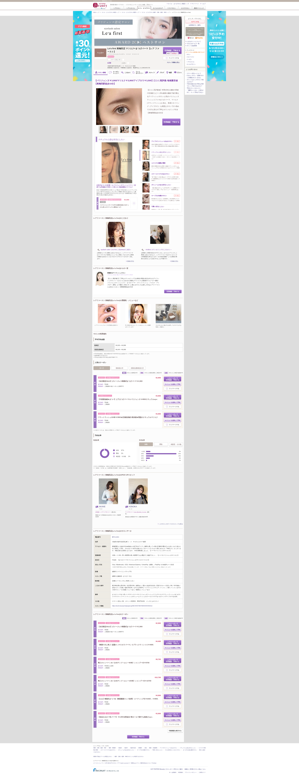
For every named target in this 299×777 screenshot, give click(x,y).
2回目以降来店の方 (137, 368)
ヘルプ (203, 4)
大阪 (145, 747)
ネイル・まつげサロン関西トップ (130, 12)
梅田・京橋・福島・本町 (99, 747)
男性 (160, 444)
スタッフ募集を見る (173, 62)
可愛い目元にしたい (157, 750)
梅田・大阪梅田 (153, 747)
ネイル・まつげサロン (144, 8)
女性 (146, 444)
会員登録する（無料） (195, 25)
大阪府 (120, 747)
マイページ (195, 4)
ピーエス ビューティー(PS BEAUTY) (103, 763)
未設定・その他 (176, 444)
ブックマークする (174, 58)
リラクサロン (171, 8)
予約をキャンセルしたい (194, 88)
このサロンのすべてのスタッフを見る (171, 524)
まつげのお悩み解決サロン (190, 750)
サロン (188, 54)
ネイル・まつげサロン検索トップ (178, 4)
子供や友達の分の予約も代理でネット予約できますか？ (195, 85)
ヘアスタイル (130, 8)
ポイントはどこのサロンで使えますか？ (195, 81)
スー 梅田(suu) (132, 763)
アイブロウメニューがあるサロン (168, 747)
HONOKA (133, 507)
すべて (102, 368)
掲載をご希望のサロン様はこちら (195, 769)
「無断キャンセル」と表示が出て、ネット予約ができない (195, 91)
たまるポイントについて (194, 41)
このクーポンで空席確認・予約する (172, 379)
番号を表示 (115, 537)
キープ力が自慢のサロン (143, 750)
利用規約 (180, 772)
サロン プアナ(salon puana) (120, 763)
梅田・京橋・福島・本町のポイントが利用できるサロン (129, 756)
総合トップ (96, 12)
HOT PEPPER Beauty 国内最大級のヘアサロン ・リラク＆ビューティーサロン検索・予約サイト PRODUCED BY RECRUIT (100, 6)
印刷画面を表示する (175, 731)
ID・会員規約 (172, 772)
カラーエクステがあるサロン (108, 750)
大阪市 (126, 747)
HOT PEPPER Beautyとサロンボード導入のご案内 (167, 769)
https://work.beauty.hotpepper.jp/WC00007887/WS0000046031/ (132, 606)
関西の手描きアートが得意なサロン (102, 756)
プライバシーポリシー (191, 772)
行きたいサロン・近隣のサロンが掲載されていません (195, 76)
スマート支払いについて (194, 73)
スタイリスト (190, 57)
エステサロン (185, 8)
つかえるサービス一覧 (193, 43)
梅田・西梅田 (112, 747)
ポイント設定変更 (192, 46)
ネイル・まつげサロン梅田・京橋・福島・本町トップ (156, 12)
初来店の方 (119, 368)
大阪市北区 (133, 747)
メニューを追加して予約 (173, 384)
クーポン (189, 59)
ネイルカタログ (158, 8)
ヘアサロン (116, 8)
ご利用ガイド (202, 772)
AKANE (102, 507)
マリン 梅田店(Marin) (142, 763)
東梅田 (140, 747)
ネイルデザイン (191, 64)
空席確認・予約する (172, 51)
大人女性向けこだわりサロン (172, 750)
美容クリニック (199, 8)
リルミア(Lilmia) (152, 763)
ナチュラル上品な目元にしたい (188, 747)
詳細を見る (130, 261)
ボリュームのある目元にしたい (126, 750)
